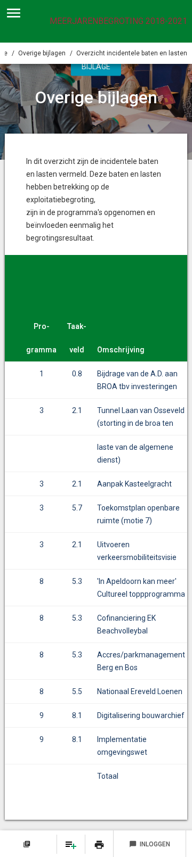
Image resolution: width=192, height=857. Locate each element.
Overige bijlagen (42, 53)
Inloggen (149, 844)
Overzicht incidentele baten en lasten (131, 53)
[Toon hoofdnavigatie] (13, 13)
